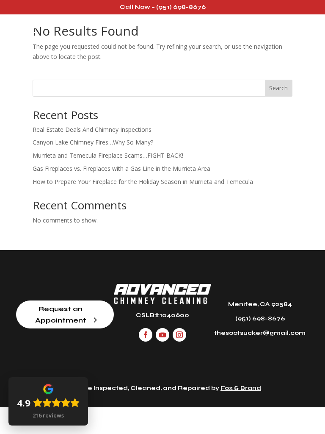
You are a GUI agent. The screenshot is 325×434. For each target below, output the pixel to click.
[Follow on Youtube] (162, 335)
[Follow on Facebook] (145, 335)
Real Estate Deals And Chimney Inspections (92, 129)
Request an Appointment (60, 314)
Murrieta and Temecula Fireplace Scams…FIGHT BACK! (108, 155)
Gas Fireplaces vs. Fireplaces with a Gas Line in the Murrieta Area (121, 168)
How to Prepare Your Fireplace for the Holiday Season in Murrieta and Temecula (143, 182)
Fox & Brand (240, 388)
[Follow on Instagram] (179, 335)
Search (278, 88)
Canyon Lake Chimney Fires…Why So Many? (93, 142)
